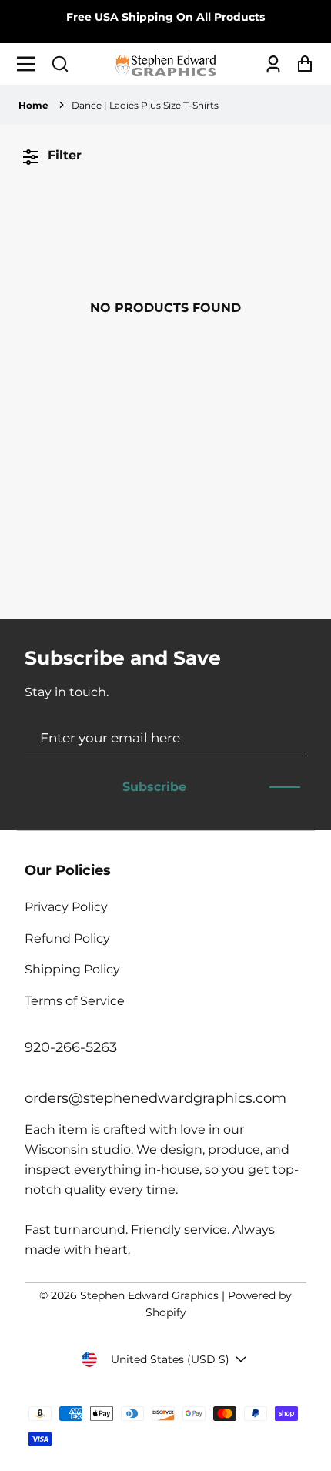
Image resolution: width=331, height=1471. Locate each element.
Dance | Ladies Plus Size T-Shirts (145, 105)
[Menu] (30, 64)
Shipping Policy (72, 969)
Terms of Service (75, 1001)
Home (33, 105)
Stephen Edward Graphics (149, 1295)
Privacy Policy (66, 907)
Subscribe (154, 786)
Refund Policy (67, 938)
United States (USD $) (170, 1359)
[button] (60, 63)
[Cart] (300, 64)
